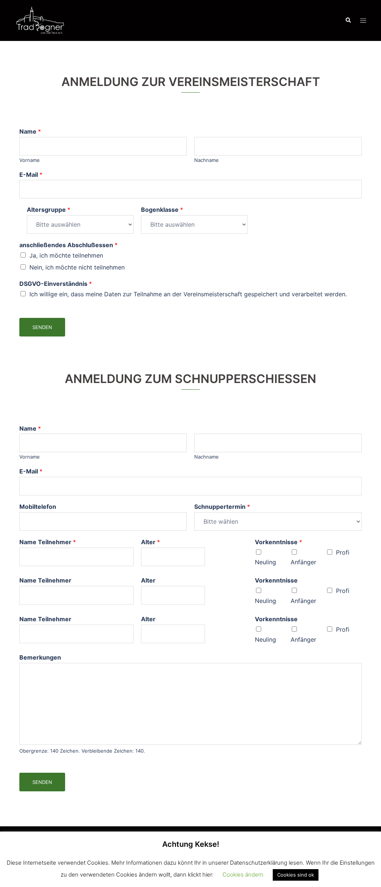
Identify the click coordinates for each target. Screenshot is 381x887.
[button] (348, 20)
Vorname (29, 160)
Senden (42, 327)
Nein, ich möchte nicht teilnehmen (77, 267)
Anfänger (303, 562)
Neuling (265, 562)
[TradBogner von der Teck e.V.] (40, 19)
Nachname (206, 160)
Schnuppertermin (222, 506)
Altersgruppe (48, 209)
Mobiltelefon (37, 506)
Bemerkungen (40, 657)
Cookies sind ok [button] (295, 875)
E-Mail (30, 174)
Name (30, 131)
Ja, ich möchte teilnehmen (66, 255)
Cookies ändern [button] (242, 874)
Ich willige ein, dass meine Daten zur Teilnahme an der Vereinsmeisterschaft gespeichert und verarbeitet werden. (188, 294)
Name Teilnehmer (47, 542)
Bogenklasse (162, 209)
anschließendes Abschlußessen (68, 245)
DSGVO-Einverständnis (55, 283)
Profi (342, 552)
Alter (150, 542)
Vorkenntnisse (278, 542)
